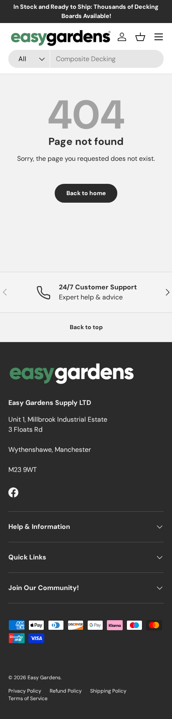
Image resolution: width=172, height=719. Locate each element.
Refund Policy (66, 691)
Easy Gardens (44, 677)
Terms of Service (28, 698)
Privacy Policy (24, 691)
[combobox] (86, 59)
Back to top (86, 327)
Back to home (86, 193)
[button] (140, 37)
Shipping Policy (108, 691)
